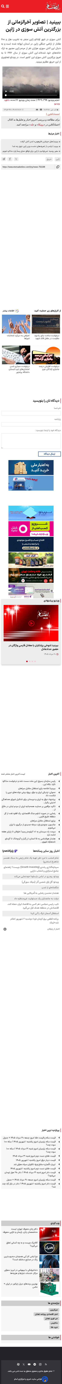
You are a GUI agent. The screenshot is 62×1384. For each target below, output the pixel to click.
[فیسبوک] (9, 159)
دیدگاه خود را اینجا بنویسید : (48, 430)
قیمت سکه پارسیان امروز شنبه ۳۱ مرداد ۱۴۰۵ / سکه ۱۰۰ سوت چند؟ (31, 1150)
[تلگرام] (3, 159)
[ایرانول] (31, 559)
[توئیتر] (22, 1364)
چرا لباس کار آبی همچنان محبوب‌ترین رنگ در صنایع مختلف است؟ (21, 1258)
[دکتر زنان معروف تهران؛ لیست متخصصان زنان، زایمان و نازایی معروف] (49, 1234)
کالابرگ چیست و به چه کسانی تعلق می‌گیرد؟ (22, 1244)
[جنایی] (31, 575)
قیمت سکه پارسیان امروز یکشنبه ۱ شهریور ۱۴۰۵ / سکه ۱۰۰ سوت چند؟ (30, 1143)
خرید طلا (54, 1327)
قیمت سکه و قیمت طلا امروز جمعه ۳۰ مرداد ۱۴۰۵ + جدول (29, 1137)
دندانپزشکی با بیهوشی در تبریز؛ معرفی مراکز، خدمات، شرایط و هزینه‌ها (21, 1272)
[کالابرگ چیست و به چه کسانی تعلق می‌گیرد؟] (49, 1247)
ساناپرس (54, 1323)
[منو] (7, 6)
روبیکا (41, 124)
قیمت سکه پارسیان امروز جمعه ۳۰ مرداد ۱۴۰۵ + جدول (31, 1179)
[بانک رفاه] (31, 590)
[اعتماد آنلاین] (53, 6)
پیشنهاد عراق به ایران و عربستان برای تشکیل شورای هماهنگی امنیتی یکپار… (29, 801)
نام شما (57, 408)
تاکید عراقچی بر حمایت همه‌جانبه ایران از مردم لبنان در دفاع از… (29, 808)
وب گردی (55, 1223)
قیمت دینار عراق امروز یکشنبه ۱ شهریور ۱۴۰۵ (36, 1160)
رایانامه (57, 419)
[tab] (35, 661)
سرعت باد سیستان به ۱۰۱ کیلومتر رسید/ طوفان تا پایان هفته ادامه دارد (29, 833)
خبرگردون (54, 1310)
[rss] (44, 1364)
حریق (49, 159)
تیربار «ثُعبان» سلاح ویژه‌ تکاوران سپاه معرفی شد (35, 1164)
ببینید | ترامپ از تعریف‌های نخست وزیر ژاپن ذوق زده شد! (35, 146)
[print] (37, 109)
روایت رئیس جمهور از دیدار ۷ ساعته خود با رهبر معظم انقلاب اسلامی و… (33, 647)
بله (31, 124)
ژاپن (58, 159)
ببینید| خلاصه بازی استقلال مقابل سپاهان (37, 788)
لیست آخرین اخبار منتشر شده (13, 774)
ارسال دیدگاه (49, 454)
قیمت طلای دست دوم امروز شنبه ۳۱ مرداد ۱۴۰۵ (34, 1156)
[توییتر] (16, 159)
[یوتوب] (27, 1364)
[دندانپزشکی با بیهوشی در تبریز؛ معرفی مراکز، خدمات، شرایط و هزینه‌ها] (49, 1275)
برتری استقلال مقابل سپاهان (43, 820)
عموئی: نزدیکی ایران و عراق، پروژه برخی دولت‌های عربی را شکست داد (31, 794)
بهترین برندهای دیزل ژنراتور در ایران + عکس (21, 1285)
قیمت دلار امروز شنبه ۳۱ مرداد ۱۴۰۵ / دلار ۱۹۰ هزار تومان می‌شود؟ (30, 1174)
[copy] (58, 166)
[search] (3, 6)
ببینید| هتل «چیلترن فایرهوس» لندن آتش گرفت (39, 141)
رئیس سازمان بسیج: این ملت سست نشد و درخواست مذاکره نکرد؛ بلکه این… (29, 783)
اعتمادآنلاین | (53, 114)
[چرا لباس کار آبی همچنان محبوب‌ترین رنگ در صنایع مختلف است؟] (49, 1261)
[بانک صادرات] (31, 513)
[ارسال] (41, 109)
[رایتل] (31, 528)
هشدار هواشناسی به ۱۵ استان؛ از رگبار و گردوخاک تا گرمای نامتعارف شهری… (30, 840)
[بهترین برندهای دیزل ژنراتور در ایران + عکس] (49, 1289)
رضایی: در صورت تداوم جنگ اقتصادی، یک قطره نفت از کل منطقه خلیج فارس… (30, 815)
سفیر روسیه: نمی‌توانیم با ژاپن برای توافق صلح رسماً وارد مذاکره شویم (30, 151)
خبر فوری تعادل (51, 1318)
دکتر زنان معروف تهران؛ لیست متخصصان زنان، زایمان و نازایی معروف (20, 1230)
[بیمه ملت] (31, 483)
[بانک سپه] (31, 544)
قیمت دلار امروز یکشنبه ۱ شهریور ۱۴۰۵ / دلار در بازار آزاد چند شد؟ (29, 1185)
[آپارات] (17, 1364)
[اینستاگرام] (39, 1364)
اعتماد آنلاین (19, 1371)
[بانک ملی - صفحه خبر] (31, 467)
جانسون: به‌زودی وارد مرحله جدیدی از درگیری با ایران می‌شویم (32, 826)
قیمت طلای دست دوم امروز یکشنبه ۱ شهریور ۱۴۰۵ (33, 1168)
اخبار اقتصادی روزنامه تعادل (46, 1314)
